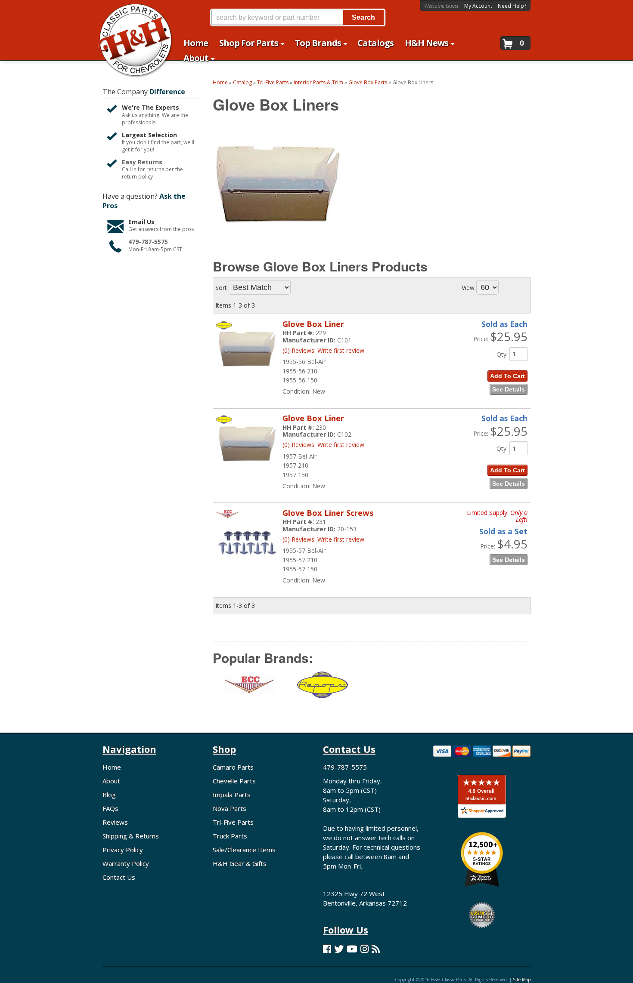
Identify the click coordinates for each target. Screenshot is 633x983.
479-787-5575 (148, 241)
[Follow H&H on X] (339, 949)
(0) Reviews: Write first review (323, 350)
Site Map (522, 980)
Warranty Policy (125, 863)
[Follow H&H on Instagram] (364, 949)
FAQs (110, 808)
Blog (109, 794)
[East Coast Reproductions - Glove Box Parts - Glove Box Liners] (249, 690)
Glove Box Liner (313, 324)
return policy (137, 176)
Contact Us (118, 877)
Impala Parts (232, 794)
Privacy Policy (122, 849)
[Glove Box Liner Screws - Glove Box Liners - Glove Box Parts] (247, 570)
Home (111, 767)
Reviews (115, 822)
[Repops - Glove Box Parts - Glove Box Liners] (322, 690)
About (111, 781)
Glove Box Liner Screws (327, 513)
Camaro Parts (233, 767)
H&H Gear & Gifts (240, 863)
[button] (297, 17)
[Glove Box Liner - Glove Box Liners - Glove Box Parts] (247, 371)
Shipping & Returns (130, 836)
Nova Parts (229, 808)
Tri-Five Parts (233, 822)
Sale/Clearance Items (244, 849)
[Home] (130, 11)
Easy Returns (142, 162)
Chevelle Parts (234, 781)
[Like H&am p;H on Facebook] (327, 949)
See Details (508, 389)
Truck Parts (230, 836)
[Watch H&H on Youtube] (352, 949)
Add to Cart (507, 376)
